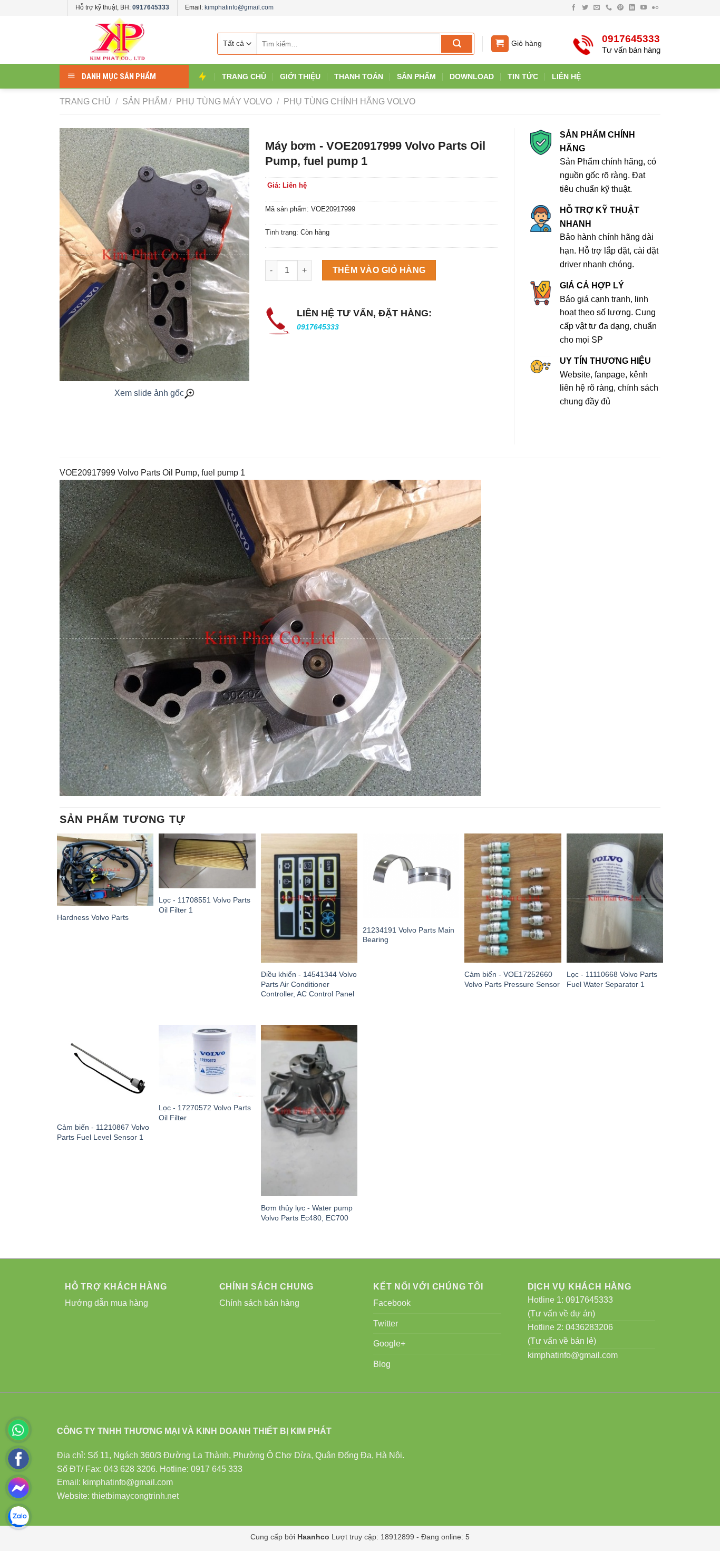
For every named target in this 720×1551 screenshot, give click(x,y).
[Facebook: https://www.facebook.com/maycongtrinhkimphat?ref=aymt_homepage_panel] (18, 1458)
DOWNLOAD (472, 76)
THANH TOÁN (358, 76)
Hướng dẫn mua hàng (106, 1302)
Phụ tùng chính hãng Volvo (348, 101)
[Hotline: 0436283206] (18, 1429)
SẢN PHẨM (416, 76)
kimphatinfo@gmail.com (239, 7)
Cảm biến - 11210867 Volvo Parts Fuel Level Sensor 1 (103, 1132)
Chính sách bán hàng (259, 1302)
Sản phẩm (144, 101)
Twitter (385, 1323)
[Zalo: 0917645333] (18, 1516)
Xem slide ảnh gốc (149, 393)
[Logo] (128, 40)
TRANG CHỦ (244, 76)
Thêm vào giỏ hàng (379, 270)
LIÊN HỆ (566, 76)
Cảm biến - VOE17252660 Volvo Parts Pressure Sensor (512, 979)
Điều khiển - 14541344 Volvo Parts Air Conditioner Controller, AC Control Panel (309, 984)
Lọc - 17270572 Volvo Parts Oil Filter (205, 1112)
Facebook (392, 1302)
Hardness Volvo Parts (93, 917)
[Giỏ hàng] (500, 44)
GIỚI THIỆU (300, 76)
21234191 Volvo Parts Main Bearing (408, 935)
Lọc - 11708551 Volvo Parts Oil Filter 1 (204, 905)
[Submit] (457, 43)
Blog (382, 1364)
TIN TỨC (523, 76)
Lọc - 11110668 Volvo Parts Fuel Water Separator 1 (612, 979)
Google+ (389, 1343)
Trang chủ (85, 101)
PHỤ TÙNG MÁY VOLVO (223, 101)
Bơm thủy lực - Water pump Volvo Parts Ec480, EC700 (307, 1213)
